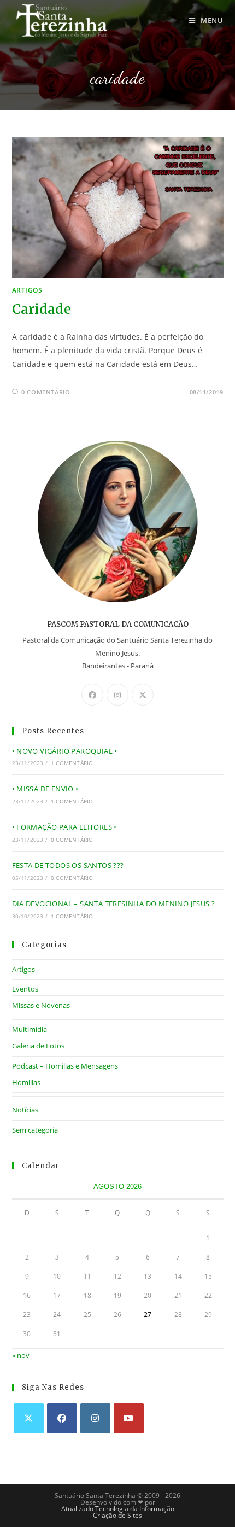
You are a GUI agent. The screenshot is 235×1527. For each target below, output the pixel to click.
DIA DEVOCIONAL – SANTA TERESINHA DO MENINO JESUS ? (113, 903)
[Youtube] (129, 1418)
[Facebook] (92, 695)
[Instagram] (117, 695)
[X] (143, 695)
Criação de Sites (117, 1515)
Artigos (27, 290)
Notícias (25, 1110)
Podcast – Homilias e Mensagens (65, 1066)
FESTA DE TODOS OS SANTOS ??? (68, 865)
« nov (21, 1355)
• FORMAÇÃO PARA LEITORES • (64, 827)
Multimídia (29, 1029)
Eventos (25, 989)
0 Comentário (72, 839)
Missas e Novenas (41, 1005)
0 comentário (45, 392)
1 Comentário (72, 763)
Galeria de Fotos (38, 1046)
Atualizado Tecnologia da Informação (117, 1508)
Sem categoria (35, 1130)
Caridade (42, 309)
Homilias (26, 1082)
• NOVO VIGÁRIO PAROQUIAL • (65, 751)
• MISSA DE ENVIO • (45, 789)
